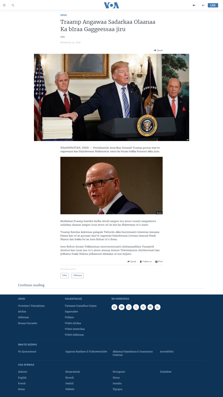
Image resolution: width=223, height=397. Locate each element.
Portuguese (119, 371)
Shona (116, 377)
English (22, 377)
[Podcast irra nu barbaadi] (143, 307)
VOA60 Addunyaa (74, 334)
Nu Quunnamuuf (27, 351)
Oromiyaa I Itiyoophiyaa (31, 305)
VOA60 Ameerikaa (75, 329)
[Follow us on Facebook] (114, 307)
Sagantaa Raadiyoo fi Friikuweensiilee (86, 351)
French (22, 383)
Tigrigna (117, 389)
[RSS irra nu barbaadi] (157, 307)
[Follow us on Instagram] (129, 307)
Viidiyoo (69, 317)
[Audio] (203, 5)
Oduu (63, 15)
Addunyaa (23, 317)
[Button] (158, 50)
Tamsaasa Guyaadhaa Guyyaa (80, 305)
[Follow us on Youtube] (121, 307)
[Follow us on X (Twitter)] (136, 307)
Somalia (117, 383)
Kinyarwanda (72, 371)
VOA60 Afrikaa (73, 323)
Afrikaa (22, 311)
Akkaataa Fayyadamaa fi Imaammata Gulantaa (133, 353)
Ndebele (69, 389)
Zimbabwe (165, 371)
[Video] (194, 5)
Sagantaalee (71, 311)
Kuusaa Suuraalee (27, 323)
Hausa (21, 389)
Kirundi (69, 377)
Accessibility (167, 351)
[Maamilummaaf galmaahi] (150, 307)
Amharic (22, 371)
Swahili (69, 383)
